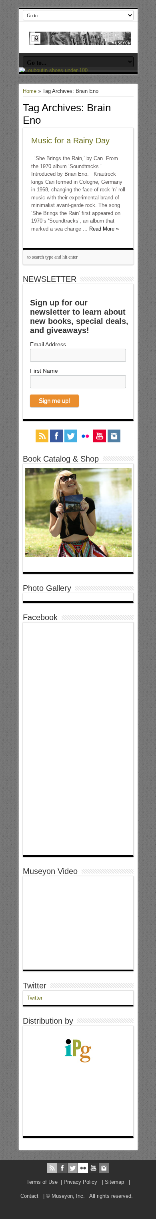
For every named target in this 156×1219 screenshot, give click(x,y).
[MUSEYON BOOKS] (80, 39)
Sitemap (114, 1182)
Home (29, 91)
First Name (44, 371)
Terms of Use (42, 1182)
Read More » (104, 229)
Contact (29, 1196)
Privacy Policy (80, 1182)
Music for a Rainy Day (70, 140)
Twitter (34, 985)
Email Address (48, 344)
